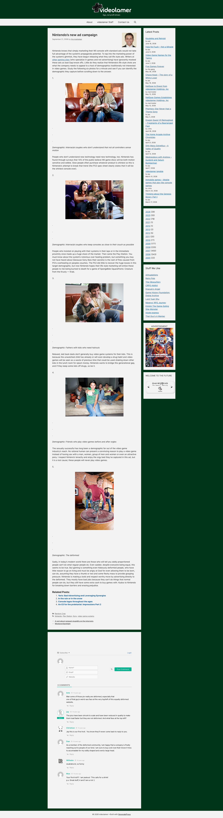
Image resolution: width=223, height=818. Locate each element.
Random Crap (60, 614)
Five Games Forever (155, 66)
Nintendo (58, 616)
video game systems (86, 616)
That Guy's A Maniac (155, 316)
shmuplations (152, 275)
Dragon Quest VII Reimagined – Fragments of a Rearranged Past (159, 123)
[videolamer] (111, 8)
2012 (148, 233)
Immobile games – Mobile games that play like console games (159, 183)
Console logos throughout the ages (75, 601)
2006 (148, 254)
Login (129, 653)
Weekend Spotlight (63, 624)
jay (67, 712)
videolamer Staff (105, 22)
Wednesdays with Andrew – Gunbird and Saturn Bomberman (159, 160)
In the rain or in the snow (70, 598)
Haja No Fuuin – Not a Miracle (159, 47)
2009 (148, 243)
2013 (148, 229)
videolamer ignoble (154, 171)
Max (68, 774)
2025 (148, 215)
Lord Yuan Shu (152, 299)
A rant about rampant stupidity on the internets (74, 621)
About (89, 22)
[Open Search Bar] (135, 22)
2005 (148, 258)
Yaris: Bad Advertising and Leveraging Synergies (82, 595)
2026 (148, 212)
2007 (148, 251)
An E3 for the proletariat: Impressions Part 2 (79, 604)
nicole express (152, 313)
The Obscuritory (153, 282)
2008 (148, 247)
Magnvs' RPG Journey (156, 303)
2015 (148, 226)
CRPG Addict (152, 285)
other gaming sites (61, 60)
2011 (148, 236)
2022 (148, 219)
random (160, 391)
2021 (148, 222)
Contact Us (123, 22)
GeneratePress (124, 814)
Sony (75, 616)
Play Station (67, 616)
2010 (148, 240)
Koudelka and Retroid (156, 38)
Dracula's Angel (153, 289)
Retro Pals (150, 278)
